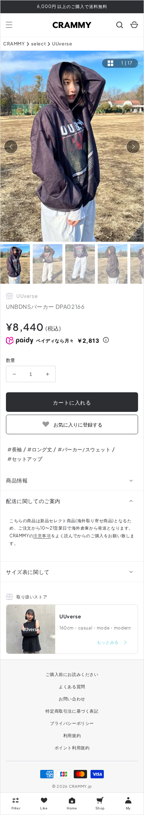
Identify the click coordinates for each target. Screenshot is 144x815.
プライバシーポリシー (72, 723)
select (38, 43)
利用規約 (72, 735)
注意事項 (42, 535)
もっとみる (108, 642)
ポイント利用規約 (72, 747)
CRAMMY (14, 43)
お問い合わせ (72, 698)
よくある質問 (72, 686)
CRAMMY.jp (80, 786)
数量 (10, 360)
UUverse (62, 43)
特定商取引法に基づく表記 (71, 711)
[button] (9, 24)
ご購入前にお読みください (71, 674)
